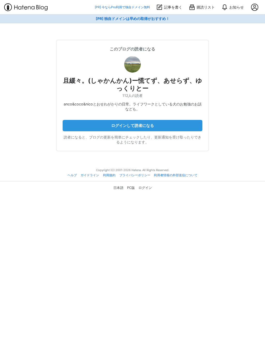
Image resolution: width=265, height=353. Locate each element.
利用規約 (109, 175)
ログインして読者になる (132, 125)
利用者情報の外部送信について (175, 175)
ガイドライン (89, 175)
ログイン (145, 188)
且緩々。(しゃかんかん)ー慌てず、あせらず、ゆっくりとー (132, 84)
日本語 (118, 188)
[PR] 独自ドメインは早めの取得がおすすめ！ (133, 19)
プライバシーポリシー (134, 175)
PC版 (131, 188)
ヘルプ (72, 175)
